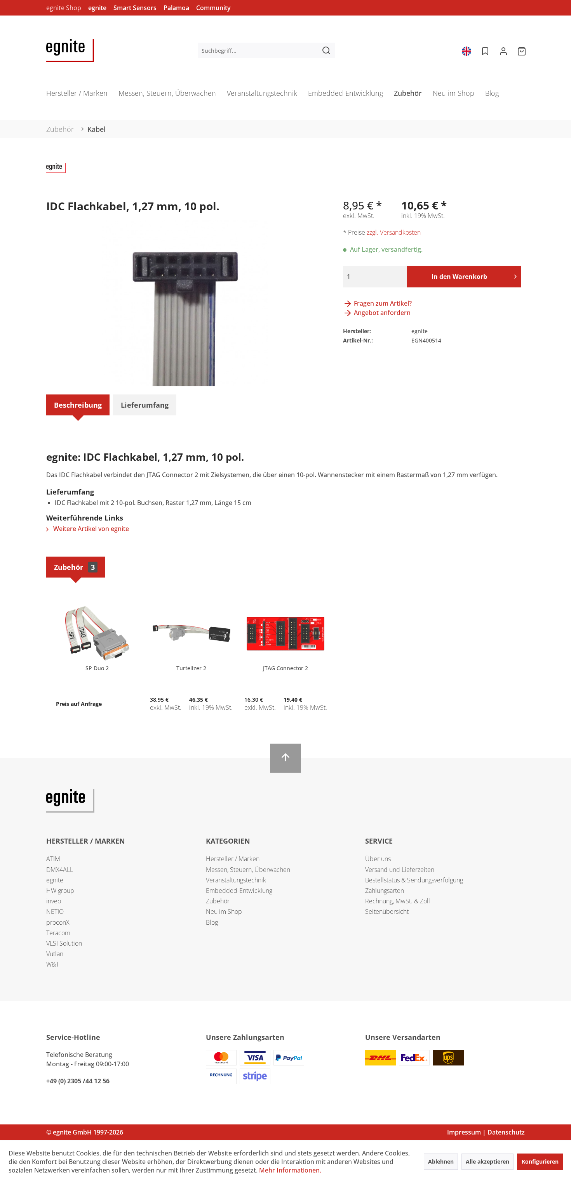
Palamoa (176, 7)
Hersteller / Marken (232, 858)
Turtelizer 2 (191, 668)
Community (213, 7)
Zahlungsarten (384, 890)
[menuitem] (266, 50)
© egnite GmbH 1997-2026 (84, 1132)
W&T (52, 964)
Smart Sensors (135, 7)
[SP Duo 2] (97, 633)
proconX (58, 922)
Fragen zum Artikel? (382, 303)
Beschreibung (78, 405)
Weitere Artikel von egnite (90, 528)
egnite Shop (63, 7)
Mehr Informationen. (290, 1170)
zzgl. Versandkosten (394, 232)
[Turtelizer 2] (191, 633)
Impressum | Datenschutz (486, 1132)
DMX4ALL (59, 869)
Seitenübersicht (387, 911)
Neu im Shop (224, 911)
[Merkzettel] (484, 50)
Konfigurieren (540, 1161)
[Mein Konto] (503, 50)
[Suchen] (326, 50)
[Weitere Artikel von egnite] (56, 176)
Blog (212, 922)
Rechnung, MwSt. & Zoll (397, 901)
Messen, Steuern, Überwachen (248, 869)
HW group (60, 890)
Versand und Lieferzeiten (399, 869)
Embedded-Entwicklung (239, 890)
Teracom (58, 933)
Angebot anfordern (381, 312)
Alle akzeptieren (487, 1161)
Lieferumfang (145, 405)
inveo (53, 901)
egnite (97, 7)
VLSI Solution (64, 943)
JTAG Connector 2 (285, 668)
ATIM (53, 858)
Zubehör (74, 567)
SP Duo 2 (97, 668)
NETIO (55, 911)
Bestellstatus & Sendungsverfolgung (414, 880)
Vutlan (54, 954)
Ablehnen (441, 1161)
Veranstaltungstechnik (236, 880)
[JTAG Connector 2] (285, 633)
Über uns (378, 858)
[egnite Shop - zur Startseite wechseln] (70, 50)
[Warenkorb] (522, 50)
